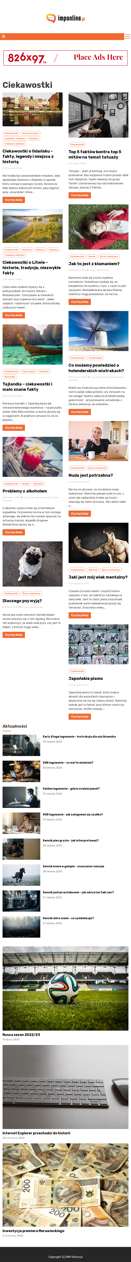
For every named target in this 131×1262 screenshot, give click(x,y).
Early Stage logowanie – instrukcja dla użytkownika (79, 739)
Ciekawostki (11, 133)
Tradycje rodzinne (14, 144)
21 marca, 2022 (79, 377)
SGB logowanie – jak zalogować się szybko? (73, 817)
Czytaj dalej (13, 199)
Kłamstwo (102, 270)
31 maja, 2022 (78, 163)
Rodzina (34, 138)
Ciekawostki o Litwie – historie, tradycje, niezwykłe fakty (32, 267)
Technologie (95, 358)
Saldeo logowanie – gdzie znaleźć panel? (71, 791)
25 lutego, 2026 (13, 396)
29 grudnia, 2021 (79, 583)
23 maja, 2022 (78, 270)
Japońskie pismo (86, 678)
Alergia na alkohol (41, 497)
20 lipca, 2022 (12, 497)
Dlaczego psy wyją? (22, 600)
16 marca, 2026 (13, 279)
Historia (27, 250)
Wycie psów (36, 607)
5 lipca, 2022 (11, 607)
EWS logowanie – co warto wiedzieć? (68, 765)
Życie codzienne (32, 593)
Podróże (44, 371)
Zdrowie (38, 484)
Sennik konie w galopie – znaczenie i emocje (73, 869)
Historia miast (31, 133)
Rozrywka (9, 377)
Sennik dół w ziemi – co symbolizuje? (68, 921)
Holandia (103, 377)
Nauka (26, 484)
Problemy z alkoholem (25, 491)
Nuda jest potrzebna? (91, 475)
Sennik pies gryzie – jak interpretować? (71, 843)
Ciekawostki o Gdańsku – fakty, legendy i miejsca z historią (28, 156)
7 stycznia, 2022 (79, 482)
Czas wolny (29, 371)
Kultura (40, 250)
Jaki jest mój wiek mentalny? (98, 577)
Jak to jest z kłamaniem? (94, 263)
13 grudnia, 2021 (79, 685)
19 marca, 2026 (13, 168)
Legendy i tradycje (14, 138)
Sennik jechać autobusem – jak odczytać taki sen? (78, 895)
